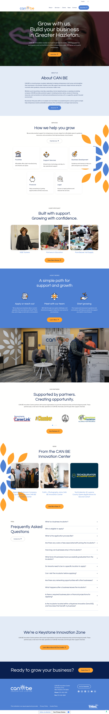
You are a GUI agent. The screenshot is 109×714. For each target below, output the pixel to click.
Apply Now (83, 7)
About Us (53, 108)
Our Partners (53, 431)
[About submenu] (52, 7)
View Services (53, 141)
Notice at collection (45, 712)
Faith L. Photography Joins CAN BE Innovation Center (54, 493)
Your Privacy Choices (59, 712)
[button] (52, 425)
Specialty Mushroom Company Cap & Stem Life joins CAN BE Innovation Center (25, 494)
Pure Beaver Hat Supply (84, 252)
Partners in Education (54, 252)
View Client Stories (53, 260)
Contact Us (17, 539)
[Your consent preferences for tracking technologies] (106, 711)
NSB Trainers (25, 252)
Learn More (53, 320)
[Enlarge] (19, 153)
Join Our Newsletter (84, 686)
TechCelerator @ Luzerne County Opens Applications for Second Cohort (84, 494)
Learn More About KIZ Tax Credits (53, 647)
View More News (53, 506)
